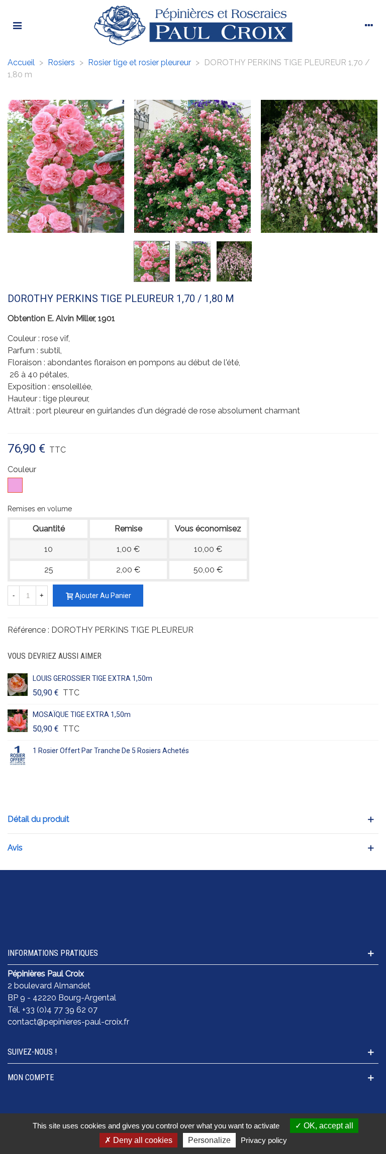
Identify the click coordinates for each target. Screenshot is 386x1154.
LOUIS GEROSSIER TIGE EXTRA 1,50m (92, 678)
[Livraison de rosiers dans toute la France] (144, 890)
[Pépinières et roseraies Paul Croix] (193, 25)
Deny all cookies (141, 1140)
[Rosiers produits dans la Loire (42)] (337, 890)
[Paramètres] (368, 25)
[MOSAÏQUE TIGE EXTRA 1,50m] (18, 721)
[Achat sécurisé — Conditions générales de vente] (48, 896)
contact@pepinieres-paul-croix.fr (68, 1022)
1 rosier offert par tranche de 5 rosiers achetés (111, 751)
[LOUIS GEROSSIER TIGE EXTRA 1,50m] (18, 684)
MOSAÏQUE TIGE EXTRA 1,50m (82, 714)
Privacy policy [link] (264, 1140)
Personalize (209, 1140)
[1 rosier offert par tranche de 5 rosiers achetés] (18, 757)
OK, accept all (327, 1125)
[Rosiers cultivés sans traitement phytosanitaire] (241, 896)
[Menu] (17, 25)
